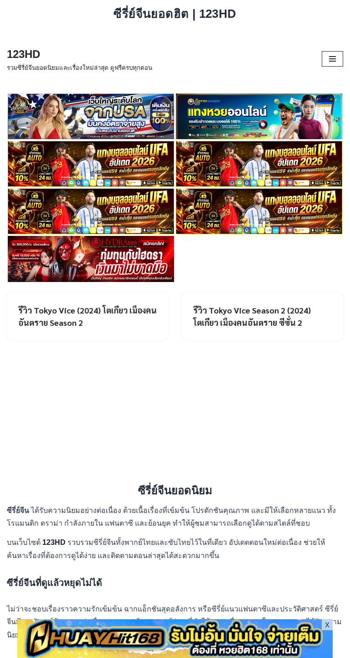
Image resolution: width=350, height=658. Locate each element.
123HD (54, 542)
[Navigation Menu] (332, 59)
